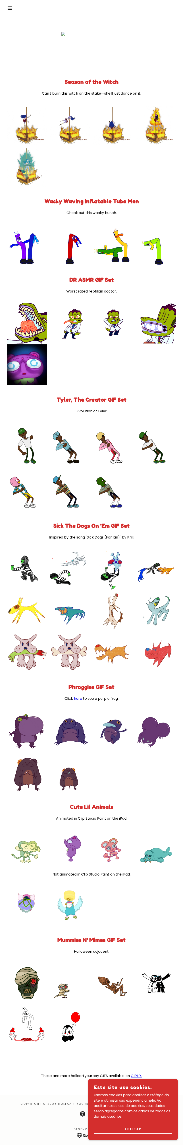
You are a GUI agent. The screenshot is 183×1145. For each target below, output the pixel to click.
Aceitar (133, 1129)
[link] (82, 1113)
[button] (9, 8)
